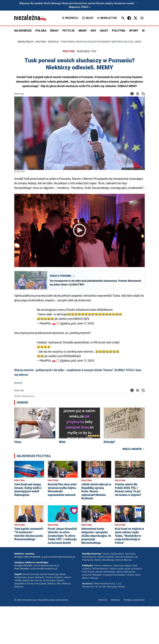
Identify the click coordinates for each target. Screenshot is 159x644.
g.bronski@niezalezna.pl (46, 565)
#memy (18, 382)
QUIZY (104, 30)
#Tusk (69, 309)
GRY (93, 30)
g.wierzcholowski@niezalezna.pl (58, 556)
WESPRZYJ (71, 17)
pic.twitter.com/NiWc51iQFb (72, 318)
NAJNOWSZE (23, 30)
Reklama (115, 599)
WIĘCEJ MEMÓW (132, 449)
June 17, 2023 (85, 323)
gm (22, 93)
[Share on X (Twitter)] (137, 93)
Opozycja (53, 41)
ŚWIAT (54, 30)
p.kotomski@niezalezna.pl (43, 568)
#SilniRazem (105, 309)
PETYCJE (68, 30)
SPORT (133, 30)
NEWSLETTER (108, 17)
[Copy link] (143, 93)
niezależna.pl (26, 41)
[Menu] (142, 18)
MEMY (82, 30)
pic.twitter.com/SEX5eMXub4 (62, 356)
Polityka (41, 41)
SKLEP (89, 17)
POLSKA (40, 30)
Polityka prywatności (134, 599)
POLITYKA (118, 30)
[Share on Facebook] (132, 93)
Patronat (102, 599)
